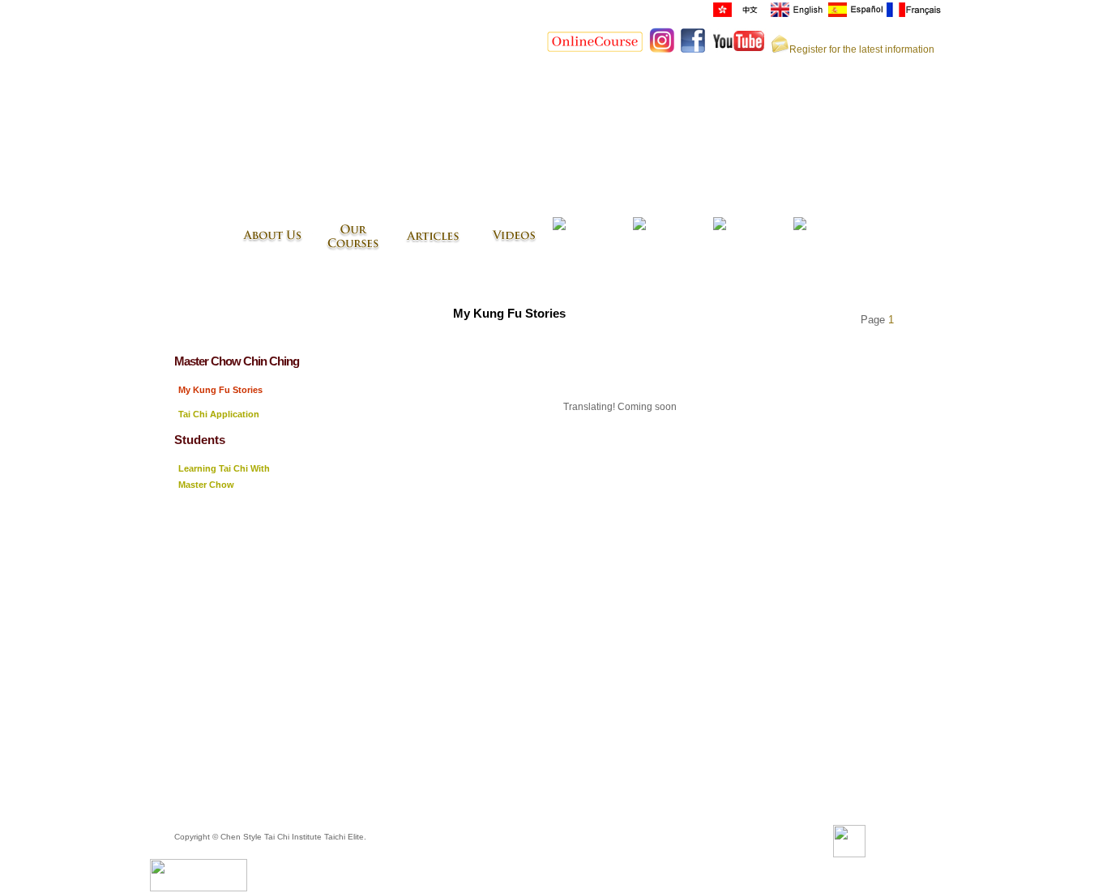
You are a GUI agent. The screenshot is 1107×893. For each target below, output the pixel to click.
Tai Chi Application (218, 414)
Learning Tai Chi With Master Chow (224, 476)
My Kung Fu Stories (220, 390)
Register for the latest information (861, 49)
